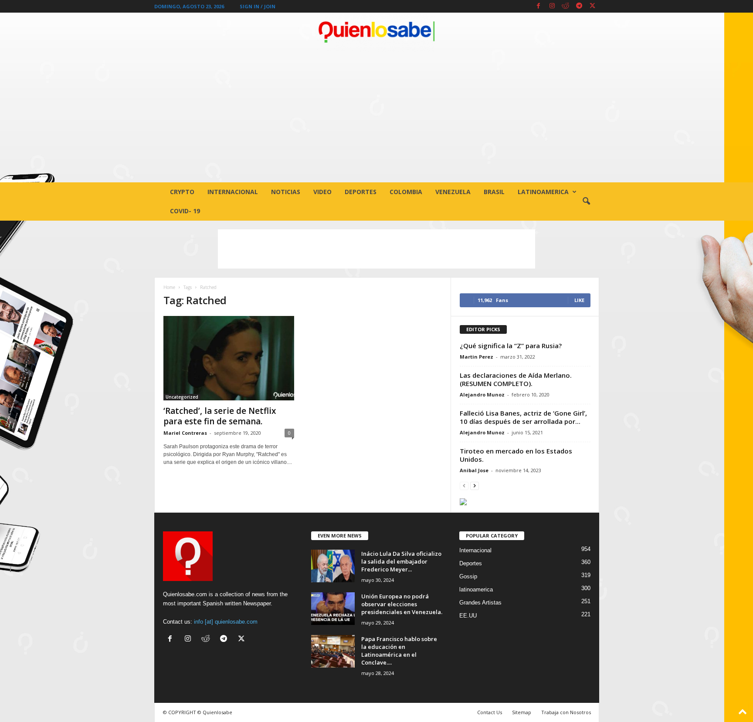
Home (169, 287)
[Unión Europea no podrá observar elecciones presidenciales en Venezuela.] (333, 608)
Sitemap (521, 712)
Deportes (360, 192)
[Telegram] (579, 6)
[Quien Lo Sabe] (376, 32)
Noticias (285, 192)
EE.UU (468, 615)
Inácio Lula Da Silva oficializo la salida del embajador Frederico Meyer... (401, 561)
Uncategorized (182, 397)
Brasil (494, 192)
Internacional (232, 192)
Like (579, 300)
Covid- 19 (185, 211)
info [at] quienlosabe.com (226, 621)
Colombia (406, 192)
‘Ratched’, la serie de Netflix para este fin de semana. (219, 416)
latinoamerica (543, 192)
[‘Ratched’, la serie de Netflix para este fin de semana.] (228, 358)
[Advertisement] (376, 117)
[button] (586, 201)
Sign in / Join (257, 6)
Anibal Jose (474, 470)
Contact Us (489, 712)
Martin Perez (476, 356)
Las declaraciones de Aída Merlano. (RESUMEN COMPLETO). (516, 379)
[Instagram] (552, 6)
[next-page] (474, 485)
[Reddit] (565, 6)
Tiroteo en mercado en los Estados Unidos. (516, 455)
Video (322, 192)
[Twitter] (592, 6)
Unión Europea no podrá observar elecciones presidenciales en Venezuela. (401, 604)
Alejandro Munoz (482, 394)
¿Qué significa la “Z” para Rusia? (511, 345)
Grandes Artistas (480, 602)
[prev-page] (464, 485)
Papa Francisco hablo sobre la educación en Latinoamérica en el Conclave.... (399, 650)
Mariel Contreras (185, 433)
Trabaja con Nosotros (566, 712)
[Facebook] (538, 6)
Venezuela (453, 192)
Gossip (468, 576)
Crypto (182, 192)
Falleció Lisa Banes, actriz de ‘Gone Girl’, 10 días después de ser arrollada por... (523, 417)
